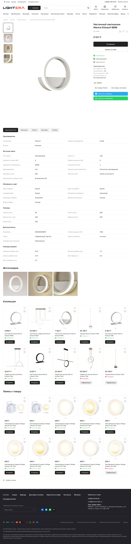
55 (36, 212)
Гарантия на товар (53, 495)
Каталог (6, 495)
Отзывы (54, 130)
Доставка (44, 130)
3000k (37, 165)
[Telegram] (46, 510)
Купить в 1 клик (110, 49)
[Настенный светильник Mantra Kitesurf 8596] (52, 72)
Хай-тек (48, 236)
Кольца (37, 202)
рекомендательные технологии (40, 531)
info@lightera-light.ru (95, 501)
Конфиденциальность (67, 522)
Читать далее (17, 538)
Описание (24, 130)
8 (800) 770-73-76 (110, 2)
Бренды (23, 495)
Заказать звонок (123, 1)
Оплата (34, 130)
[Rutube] (54, 510)
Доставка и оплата (36, 495)
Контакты (67, 495)
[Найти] (88, 8)
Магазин (77, 495)
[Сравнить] (120, 31)
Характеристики (10, 130)
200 (101, 212)
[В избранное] (123, 31)
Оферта (125, 522)
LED (101, 156)
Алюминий (103, 193)
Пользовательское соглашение (86, 522)
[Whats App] (50, 510)
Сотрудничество (9, 499)
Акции (14, 495)
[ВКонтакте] (42, 510)
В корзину (111, 44)
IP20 (101, 232)
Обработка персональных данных (109, 522)
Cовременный (40, 236)
